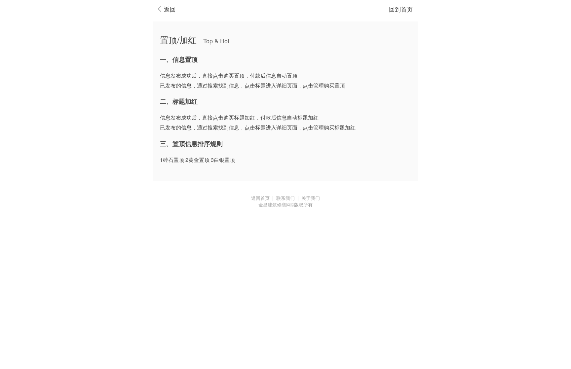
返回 (170, 9)
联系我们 (285, 198)
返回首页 (260, 198)
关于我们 (310, 198)
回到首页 (401, 9)
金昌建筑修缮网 (274, 204)
